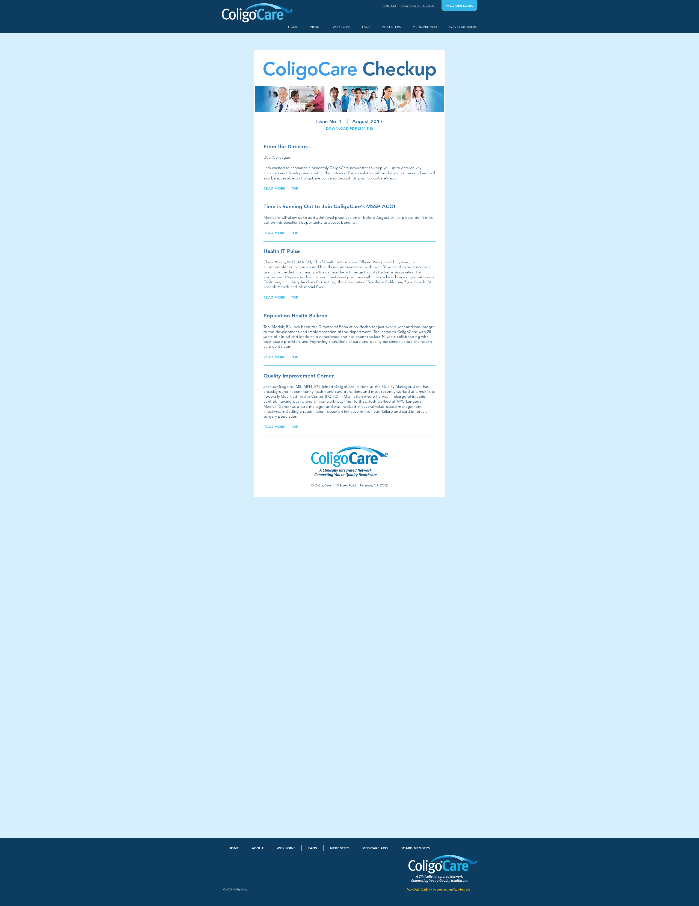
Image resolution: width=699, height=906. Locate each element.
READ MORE (274, 188)
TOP (294, 188)
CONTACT (390, 6)
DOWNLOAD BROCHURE (418, 6)
